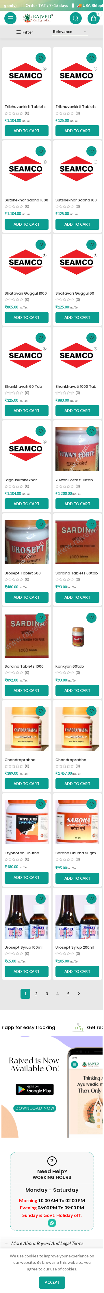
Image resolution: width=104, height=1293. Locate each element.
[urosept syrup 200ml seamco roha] (77, 917)
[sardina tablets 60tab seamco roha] (77, 542)
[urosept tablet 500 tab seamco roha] (27, 542)
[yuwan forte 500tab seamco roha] (77, 449)
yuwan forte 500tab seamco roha (74, 482)
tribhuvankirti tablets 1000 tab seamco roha (27, 109)
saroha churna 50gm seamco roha (75, 856)
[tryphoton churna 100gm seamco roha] (27, 822)
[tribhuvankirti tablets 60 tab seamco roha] (77, 76)
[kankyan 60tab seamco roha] (77, 636)
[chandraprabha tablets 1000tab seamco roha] (77, 729)
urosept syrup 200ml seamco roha (74, 950)
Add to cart (27, 877)
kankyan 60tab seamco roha (69, 669)
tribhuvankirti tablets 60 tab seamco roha (75, 109)
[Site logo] (37, 17)
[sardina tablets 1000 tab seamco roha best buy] (27, 636)
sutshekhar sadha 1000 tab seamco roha (26, 203)
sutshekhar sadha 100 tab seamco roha (76, 203)
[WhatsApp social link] (52, 1223)
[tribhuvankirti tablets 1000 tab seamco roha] (27, 76)
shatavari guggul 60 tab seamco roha (74, 296)
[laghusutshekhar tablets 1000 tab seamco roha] (27, 449)
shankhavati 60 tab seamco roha (23, 389)
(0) (27, 113)
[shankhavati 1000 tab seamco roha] (77, 356)
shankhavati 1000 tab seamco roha (75, 389)
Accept (52, 1282)
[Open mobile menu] (10, 18)
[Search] (76, 18)
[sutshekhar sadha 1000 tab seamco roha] (27, 169)
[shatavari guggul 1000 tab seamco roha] (27, 263)
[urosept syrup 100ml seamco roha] (27, 917)
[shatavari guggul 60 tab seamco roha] (77, 263)
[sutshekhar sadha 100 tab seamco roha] (77, 169)
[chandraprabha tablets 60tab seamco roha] (27, 729)
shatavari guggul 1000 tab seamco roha (26, 296)
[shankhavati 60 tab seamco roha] (27, 356)
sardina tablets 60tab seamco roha (76, 576)
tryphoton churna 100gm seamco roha (24, 856)
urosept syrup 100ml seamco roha (23, 950)
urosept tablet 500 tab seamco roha (23, 576)
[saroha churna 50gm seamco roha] (77, 822)
